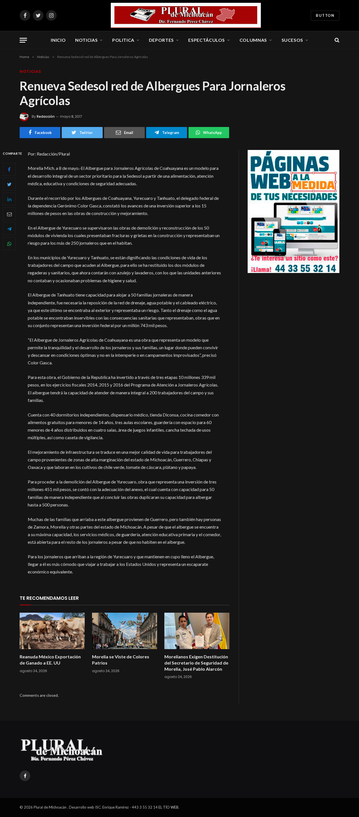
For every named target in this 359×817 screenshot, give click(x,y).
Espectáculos (206, 40)
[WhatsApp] (9, 243)
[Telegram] (9, 228)
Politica (123, 40)
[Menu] (23, 40)
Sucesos (292, 40)
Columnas (253, 40)
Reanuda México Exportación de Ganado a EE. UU (50, 659)
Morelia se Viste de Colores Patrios (120, 659)
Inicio (58, 40)
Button (325, 15)
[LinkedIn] (9, 199)
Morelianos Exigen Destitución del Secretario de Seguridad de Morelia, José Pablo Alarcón (196, 663)
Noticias (86, 40)
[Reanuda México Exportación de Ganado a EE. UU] (52, 631)
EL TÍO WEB (168, 807)
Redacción (46, 116)
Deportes (161, 40)
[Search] (336, 40)
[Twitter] (9, 184)
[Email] (9, 213)
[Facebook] (9, 169)
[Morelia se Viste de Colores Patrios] (124, 631)
